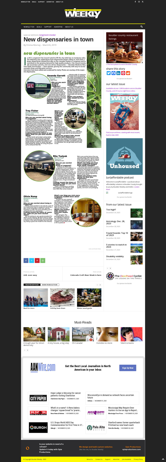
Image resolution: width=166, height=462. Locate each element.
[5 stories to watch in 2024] (137, 248)
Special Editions (31, 34)
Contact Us (98, 459)
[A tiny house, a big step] (59, 334)
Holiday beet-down (57, 308)
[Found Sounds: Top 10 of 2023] (137, 236)
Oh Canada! (77, 343)
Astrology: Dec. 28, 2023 (115, 222)
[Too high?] (137, 213)
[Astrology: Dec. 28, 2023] (137, 224)
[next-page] (100, 285)
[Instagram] (139, 2)
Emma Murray (33, 45)
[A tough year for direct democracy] (34, 334)
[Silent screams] (132, 334)
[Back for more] (36, 297)
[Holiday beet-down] (62, 297)
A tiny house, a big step (58, 343)
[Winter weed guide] (89, 297)
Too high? (111, 209)
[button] (141, 26)
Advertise (50, 2)
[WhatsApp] (42, 260)
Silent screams (127, 343)
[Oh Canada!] (83, 334)
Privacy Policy (138, 459)
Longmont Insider (47, 34)
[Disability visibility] (137, 259)
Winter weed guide (84, 308)
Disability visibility (115, 256)
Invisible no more (104, 343)
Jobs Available (126, 459)
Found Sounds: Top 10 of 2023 (117, 234)
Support (41, 2)
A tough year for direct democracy (33, 344)
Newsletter (25, 2)
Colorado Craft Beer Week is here (85, 275)
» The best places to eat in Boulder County (121, 64)
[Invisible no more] (107, 334)
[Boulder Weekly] (83, 13)
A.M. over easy (30, 275)
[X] (142, 2)
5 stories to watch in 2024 (116, 245)
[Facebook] (135, 2)
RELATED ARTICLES (32, 285)
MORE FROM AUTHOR (49, 285)
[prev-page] (97, 285)
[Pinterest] (37, 260)
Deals (34, 2)
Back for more (29, 308)
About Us (59, 2)
